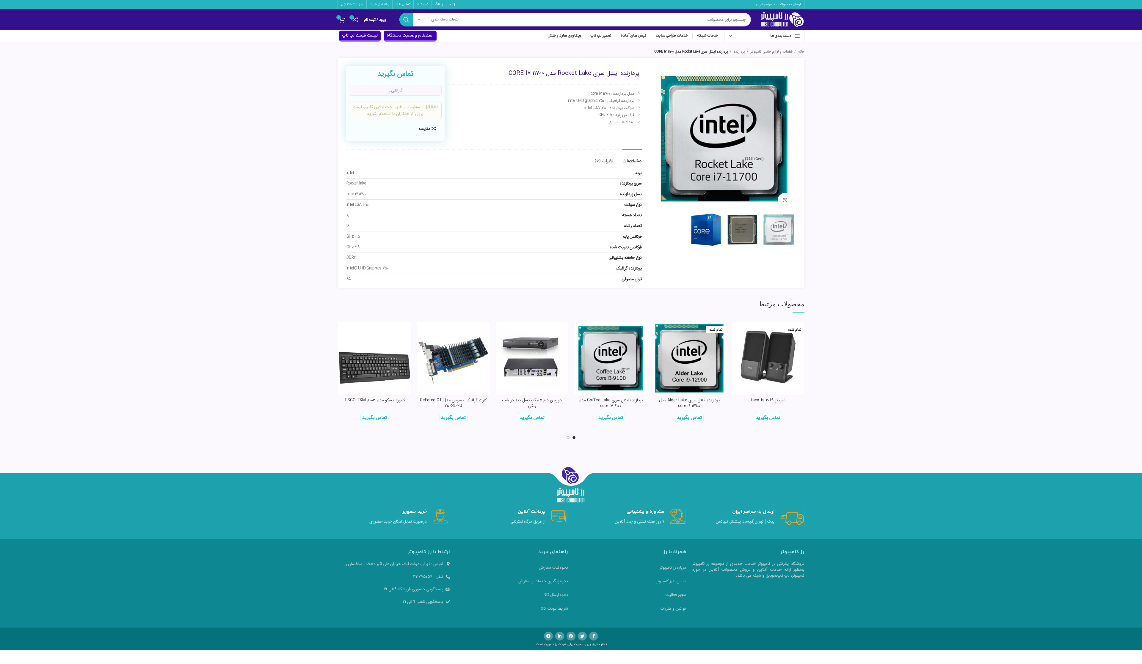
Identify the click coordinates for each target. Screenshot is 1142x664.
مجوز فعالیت (675, 595)
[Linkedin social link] (559, 636)
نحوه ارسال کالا (556, 595)
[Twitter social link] (582, 636)
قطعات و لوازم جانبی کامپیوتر (771, 51)
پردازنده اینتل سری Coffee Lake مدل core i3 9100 (611, 403)
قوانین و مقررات (673, 608)
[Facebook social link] (593, 636)
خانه (800, 51)
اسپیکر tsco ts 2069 (768, 400)
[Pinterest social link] (571, 636)
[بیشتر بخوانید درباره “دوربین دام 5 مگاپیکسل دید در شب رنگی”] (500, 331)
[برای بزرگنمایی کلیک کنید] (785, 200)
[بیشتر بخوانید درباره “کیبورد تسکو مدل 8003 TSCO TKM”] (342, 331)
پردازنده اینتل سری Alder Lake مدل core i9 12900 (689, 403)
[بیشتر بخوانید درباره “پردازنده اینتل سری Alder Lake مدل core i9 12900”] (657, 331)
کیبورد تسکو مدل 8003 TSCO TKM (374, 400)
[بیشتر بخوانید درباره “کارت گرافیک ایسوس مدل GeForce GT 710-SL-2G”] (421, 331)
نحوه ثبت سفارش (553, 567)
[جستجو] (406, 19)
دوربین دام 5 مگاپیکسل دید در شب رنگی (532, 403)
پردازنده (739, 51)
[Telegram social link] (548, 636)
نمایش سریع (736, 344)
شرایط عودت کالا (554, 608)
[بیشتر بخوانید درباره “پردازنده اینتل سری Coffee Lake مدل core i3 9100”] (578, 331)
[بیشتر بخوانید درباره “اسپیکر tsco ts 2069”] (736, 331)
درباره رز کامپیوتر (673, 567)
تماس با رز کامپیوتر (671, 581)
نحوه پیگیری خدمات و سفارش (543, 581)
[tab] (632, 158)
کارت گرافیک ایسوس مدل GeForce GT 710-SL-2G (453, 403)
